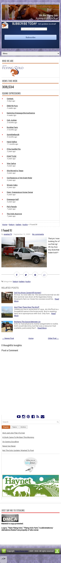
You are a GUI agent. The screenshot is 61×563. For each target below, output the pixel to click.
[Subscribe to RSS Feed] (37, 417)
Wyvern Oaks (12, 185)
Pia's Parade (12, 207)
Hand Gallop (12, 142)
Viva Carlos (11, 163)
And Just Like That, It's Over (13, 433)
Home (4, 224)
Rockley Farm (12, 127)
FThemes (23, 557)
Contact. (10, 99)
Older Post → (53, 338)
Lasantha (45, 557)
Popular (6, 427)
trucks (25, 224)
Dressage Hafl (13, 199)
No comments (38, 234)
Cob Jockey (12, 120)
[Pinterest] (28, 417)
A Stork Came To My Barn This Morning (18, 437)
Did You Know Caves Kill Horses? (27, 293)
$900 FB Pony (12, 106)
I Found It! (6, 230)
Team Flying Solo (21, 551)
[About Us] (12, 76)
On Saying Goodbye (10, 442)
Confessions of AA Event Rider (19, 178)
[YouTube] (18, 417)
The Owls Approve (14, 214)
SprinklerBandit (13, 135)
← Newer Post (8, 338)
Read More (42, 328)
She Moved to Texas (15, 171)
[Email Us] (42, 417)
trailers (18, 224)
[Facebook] (33, 417)
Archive (23, 427)
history (11, 224)
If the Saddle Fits (14, 149)
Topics (14, 427)
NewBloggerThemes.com (43, 559)
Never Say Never (9, 446)
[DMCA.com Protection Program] (10, 521)
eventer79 (8, 234)
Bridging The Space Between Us (27, 322)
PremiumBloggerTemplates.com (20, 559)
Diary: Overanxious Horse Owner (20, 192)
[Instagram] (23, 417)
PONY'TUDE (11, 156)
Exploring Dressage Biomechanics (21, 113)
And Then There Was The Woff (26, 307)
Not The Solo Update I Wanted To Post (18, 450)
